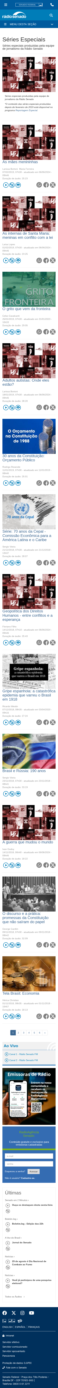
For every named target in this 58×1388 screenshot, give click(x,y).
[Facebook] (5, 1313)
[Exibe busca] (51, 15)
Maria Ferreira (26, 169)
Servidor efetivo (10, 1342)
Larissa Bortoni (10, 169)
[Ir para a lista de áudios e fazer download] (18, 185)
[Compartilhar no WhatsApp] (39, 185)
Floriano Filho (9, 626)
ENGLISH (7, 1327)
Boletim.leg (10, 1219)
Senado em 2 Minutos (16, 1200)
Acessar (33, 1171)
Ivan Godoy (8, 849)
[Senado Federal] (29, 5)
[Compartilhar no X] (53, 185)
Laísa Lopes (8, 244)
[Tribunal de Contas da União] (19, 1321)
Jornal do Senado (22, 1242)
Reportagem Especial (26, 110)
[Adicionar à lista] (12, 185)
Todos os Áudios (13, 1296)
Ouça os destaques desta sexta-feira (32, 1205)
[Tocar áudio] (6, 185)
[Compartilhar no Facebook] (46, 185)
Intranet (9, 1335)
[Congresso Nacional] (11, 1321)
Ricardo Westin (10, 706)
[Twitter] (13, 1313)
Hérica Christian (10, 1000)
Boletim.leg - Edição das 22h (28, 1223)
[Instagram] (22, 1313)
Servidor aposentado (13, 1351)
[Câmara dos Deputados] (4, 1321)
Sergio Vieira (8, 546)
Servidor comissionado (14, 1346)
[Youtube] (30, 1313)
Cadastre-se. (28, 1178)
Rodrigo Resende (11, 467)
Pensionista (8, 1355)
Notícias (9, 1256)
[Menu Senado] (6, 5)
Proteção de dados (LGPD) (17, 1363)
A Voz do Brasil (12, 1237)
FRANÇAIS (34, 1327)
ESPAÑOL (20, 1327)
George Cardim (10, 929)
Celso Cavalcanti (10, 316)
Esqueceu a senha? (15, 1171)
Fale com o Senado (16, 1367)
